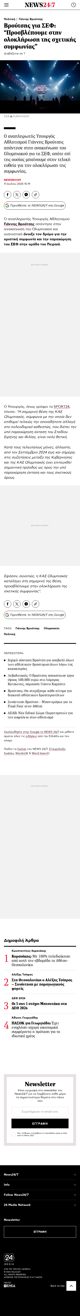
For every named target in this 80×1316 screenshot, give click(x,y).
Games (21, 749)
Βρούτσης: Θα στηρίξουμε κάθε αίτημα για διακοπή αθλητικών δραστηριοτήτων (40, 693)
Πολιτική (10, 19)
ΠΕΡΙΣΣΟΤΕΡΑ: (14, 653)
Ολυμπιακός (52, 628)
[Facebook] (7, 194)
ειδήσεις (31, 736)
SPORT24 (62, 407)
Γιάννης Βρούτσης (31, 19)
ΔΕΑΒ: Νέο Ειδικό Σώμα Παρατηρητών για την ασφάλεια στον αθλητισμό (40, 715)
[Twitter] (17, 194)
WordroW (21, 753)
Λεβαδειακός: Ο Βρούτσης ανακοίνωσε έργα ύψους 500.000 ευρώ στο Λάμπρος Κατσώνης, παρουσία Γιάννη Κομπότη (41, 679)
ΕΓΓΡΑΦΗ (40, 1232)
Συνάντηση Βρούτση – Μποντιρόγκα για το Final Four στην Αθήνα (40, 704)
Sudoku (9, 753)
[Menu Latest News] (73, 5)
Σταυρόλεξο (57, 749)
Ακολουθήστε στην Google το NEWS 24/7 (31, 732)
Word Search (40, 753)
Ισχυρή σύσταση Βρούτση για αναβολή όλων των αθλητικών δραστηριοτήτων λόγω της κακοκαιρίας (41, 664)
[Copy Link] (35, 194)
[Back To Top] (71, 1286)
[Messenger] (26, 194)
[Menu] (6, 5)
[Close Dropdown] (75, 1175)
